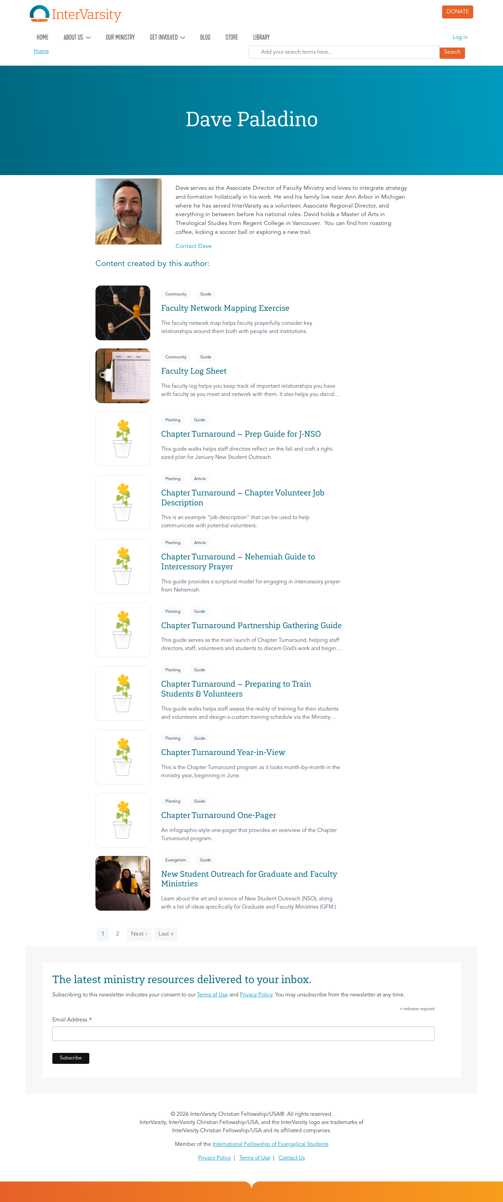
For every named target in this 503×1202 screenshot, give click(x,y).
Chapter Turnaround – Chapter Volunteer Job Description (242, 497)
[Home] (78, 14)
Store (231, 37)
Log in (460, 37)
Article (200, 479)
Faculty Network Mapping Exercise (225, 308)
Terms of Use (212, 995)
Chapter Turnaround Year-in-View (223, 752)
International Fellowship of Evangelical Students (270, 1144)
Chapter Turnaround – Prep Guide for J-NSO (241, 434)
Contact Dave (194, 246)
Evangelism (175, 860)
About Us (73, 37)
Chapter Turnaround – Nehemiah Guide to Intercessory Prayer (238, 561)
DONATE (458, 12)
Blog (205, 37)
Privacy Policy (256, 995)
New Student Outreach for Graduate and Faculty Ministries (249, 879)
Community (175, 294)
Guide (205, 294)
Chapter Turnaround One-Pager (218, 815)
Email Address (72, 1021)
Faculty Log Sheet (194, 371)
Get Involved (164, 37)
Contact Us (292, 1158)
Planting (172, 420)
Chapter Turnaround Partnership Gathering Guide (251, 625)
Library (261, 37)
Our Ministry (120, 37)
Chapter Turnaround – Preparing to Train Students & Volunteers (236, 689)
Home (43, 37)
